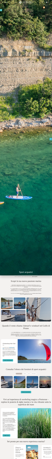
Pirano (29, 373)
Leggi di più (6, 435)
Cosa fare (19, 276)
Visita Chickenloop (8, 360)
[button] (1, 10)
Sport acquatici (34, 373)
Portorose (25, 373)
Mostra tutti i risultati (19, 373)
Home (16, 276)
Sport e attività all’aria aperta (26, 276)
